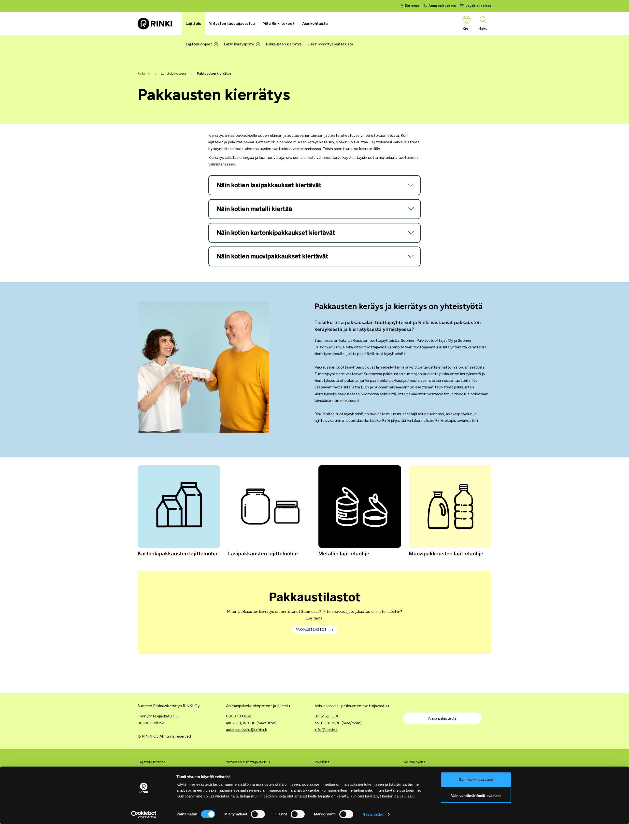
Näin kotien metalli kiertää (254, 209)
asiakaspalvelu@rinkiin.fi (246, 729)
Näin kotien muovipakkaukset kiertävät (272, 256)
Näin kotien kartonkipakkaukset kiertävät (276, 232)
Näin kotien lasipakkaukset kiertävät (269, 185)
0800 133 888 (238, 716)
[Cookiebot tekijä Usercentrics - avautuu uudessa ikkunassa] (143, 814)
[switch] (258, 814)
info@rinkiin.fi (326, 729)
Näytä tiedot (372, 814)
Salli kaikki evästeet (476, 779)
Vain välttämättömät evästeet (476, 796)
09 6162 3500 (327, 716)
